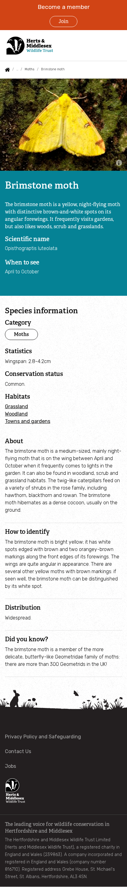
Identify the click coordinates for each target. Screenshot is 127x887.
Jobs (10, 766)
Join (63, 21)
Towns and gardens (27, 421)
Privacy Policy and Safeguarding (43, 737)
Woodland (16, 414)
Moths (29, 69)
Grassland (16, 406)
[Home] (33, 45)
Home (7, 69)
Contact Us (18, 751)
